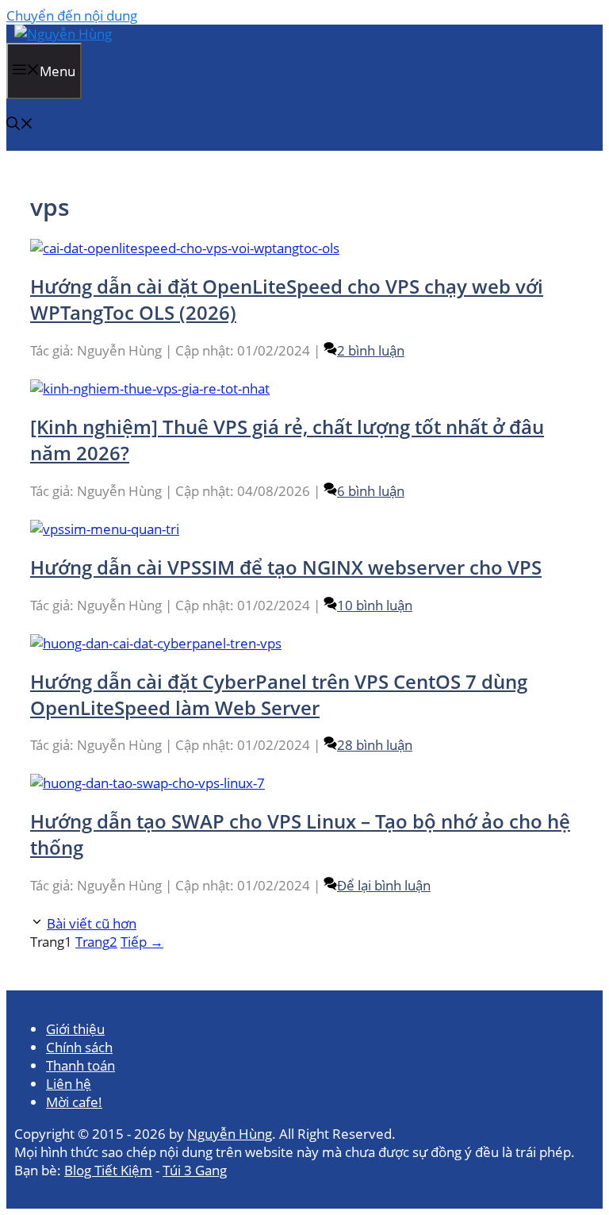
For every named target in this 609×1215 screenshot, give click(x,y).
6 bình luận (370, 491)
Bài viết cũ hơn (91, 923)
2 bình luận (370, 350)
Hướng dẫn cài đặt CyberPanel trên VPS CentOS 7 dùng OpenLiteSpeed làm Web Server (278, 694)
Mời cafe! (74, 1102)
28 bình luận (374, 745)
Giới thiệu (75, 1029)
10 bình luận (374, 605)
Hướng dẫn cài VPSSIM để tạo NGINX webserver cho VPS (286, 567)
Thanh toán (80, 1065)
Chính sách (79, 1047)
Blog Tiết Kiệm (108, 1170)
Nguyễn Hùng (229, 1134)
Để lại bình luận (384, 885)
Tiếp (142, 941)
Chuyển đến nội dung (71, 15)
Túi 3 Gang (195, 1170)
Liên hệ (68, 1084)
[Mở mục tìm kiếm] (19, 125)
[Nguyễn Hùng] (63, 34)
